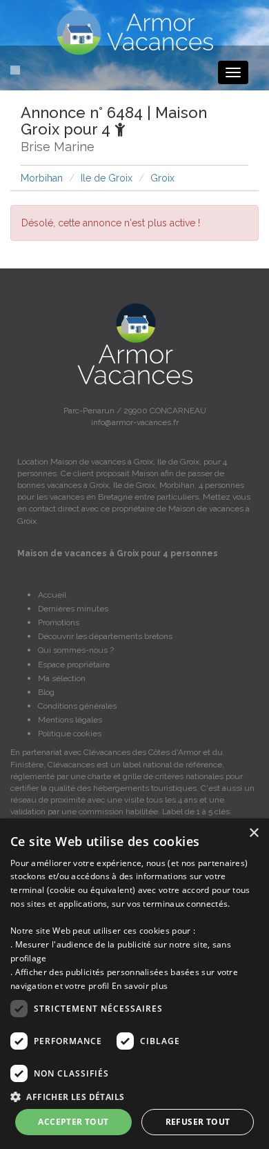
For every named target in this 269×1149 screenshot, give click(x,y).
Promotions (58, 622)
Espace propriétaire (74, 664)
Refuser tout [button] (198, 1122)
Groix (162, 178)
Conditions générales (77, 706)
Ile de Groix (106, 178)
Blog (46, 692)
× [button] (253, 833)
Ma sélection (62, 678)
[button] (134, 1096)
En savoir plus (140, 986)
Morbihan (42, 178)
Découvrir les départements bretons (105, 636)
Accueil (52, 595)
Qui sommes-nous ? (76, 650)
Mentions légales (70, 720)
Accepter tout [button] (73, 1122)
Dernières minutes (73, 608)
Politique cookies (69, 733)
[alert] (134, 983)
